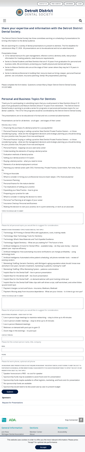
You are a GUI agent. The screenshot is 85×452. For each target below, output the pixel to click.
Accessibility (62, 432)
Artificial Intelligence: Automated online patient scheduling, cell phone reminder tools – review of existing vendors (40, 258)
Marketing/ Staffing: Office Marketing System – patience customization (31, 269)
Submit (10, 391)
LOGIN (80, 4)
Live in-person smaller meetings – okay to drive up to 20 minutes (28, 321)
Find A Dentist (56, 4)
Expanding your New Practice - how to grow (20, 190)
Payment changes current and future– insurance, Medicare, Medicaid (30, 288)
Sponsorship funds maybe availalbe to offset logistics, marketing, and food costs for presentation (41, 380)
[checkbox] (2, 128)
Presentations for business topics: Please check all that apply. (23, 230)
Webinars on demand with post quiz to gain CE (21, 327)
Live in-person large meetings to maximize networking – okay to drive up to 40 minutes (37, 317)
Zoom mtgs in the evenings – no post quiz (19, 331)
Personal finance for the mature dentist (18, 183)
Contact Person (7, 335)
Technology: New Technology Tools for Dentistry (22, 236)
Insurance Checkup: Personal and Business (20, 203)
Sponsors (6, 397)
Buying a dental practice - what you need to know (22, 161)
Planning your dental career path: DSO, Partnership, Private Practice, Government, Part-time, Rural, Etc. (41, 169)
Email (3, 346)
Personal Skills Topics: (9, 125)
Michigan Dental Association (13, 434)
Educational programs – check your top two (17, 314)
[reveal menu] (4, 20)
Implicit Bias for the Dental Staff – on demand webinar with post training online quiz (36, 279)
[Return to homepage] (42, 12)
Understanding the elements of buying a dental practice (25, 151)
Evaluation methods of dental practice (18, 154)
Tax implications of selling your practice (19, 187)
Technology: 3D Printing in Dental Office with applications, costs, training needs (34, 232)
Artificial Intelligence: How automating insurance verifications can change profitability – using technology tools (39, 253)
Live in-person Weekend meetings (16, 324)
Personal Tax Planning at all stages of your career (23, 200)
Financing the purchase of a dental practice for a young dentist (27, 128)
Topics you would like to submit (12, 211)
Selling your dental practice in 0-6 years (18, 158)
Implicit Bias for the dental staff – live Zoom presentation (25, 276)
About (32, 434)
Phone (4, 354)
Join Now (5, 432)
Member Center (36, 432)
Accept (43, 447)
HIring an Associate (11, 173)
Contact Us (43, 4)
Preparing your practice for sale (16, 193)
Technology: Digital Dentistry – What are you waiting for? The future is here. (33, 242)
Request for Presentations (12, 402)
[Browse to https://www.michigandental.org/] (12, 420)
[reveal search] (80, 20)
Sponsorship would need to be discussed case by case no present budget (31, 387)
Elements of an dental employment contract (20, 164)
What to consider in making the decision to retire (22, 197)
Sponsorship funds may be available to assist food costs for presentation (32, 377)
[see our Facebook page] (81, 420)
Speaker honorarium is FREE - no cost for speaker (22, 373)
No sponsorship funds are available (17, 383)
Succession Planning (11, 180)
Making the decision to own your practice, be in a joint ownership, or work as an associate (38, 207)
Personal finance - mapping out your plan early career (24, 148)
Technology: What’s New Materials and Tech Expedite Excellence (28, 239)
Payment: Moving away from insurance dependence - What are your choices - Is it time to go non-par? (43, 291)
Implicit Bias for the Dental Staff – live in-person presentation (27, 272)
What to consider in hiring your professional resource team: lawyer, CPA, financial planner (38, 177)
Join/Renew (69, 4)
